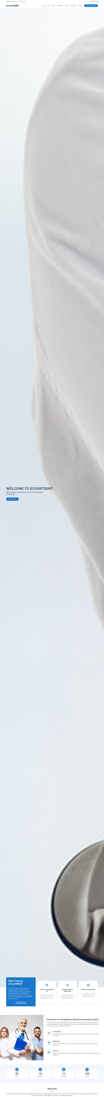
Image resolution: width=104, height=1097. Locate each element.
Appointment (91, 5)
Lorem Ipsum (57, 1031)
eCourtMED (12, 5)
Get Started (12, 499)
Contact (80, 5)
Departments (60, 5)
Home (44, 5)
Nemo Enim (56, 1041)
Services (53, 5)
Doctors (67, 5)
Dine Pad (55, 1051)
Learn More (20, 1003)
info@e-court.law (11, 1)
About (48, 5)
